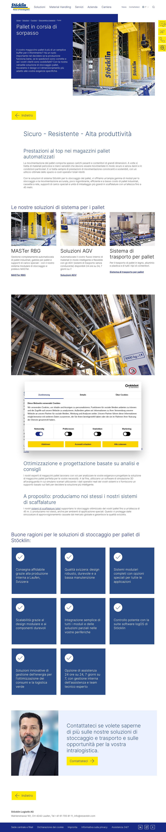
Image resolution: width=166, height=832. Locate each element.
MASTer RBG (18, 275)
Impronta (72, 827)
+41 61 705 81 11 (64, 816)
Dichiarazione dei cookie (50, 827)
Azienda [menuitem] (92, 7)
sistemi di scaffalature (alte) (46, 508)
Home (18, 20)
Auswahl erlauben (83, 444)
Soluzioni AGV (68, 275)
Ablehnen (45, 444)
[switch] (68, 434)
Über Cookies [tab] (122, 395)
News (124, 7)
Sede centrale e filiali (22, 827)
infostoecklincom (84, 816)
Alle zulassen (120, 444)
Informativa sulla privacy (94, 827)
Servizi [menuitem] (79, 7)
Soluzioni (25, 20)
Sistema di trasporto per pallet (127, 272)
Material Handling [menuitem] (60, 7)
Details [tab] (83, 395)
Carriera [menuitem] (106, 7)
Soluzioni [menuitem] (39, 7)
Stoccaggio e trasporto (47, 20)
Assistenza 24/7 (120, 827)
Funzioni (34, 20)
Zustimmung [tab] (44, 395)
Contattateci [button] (79, 761)
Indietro (27, 115)
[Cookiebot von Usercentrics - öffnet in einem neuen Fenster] (127, 386)
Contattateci (134, 7)
